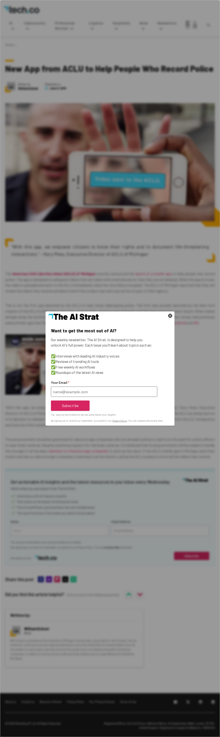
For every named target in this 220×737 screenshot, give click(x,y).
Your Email (60, 382)
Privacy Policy (119, 420)
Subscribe (70, 405)
